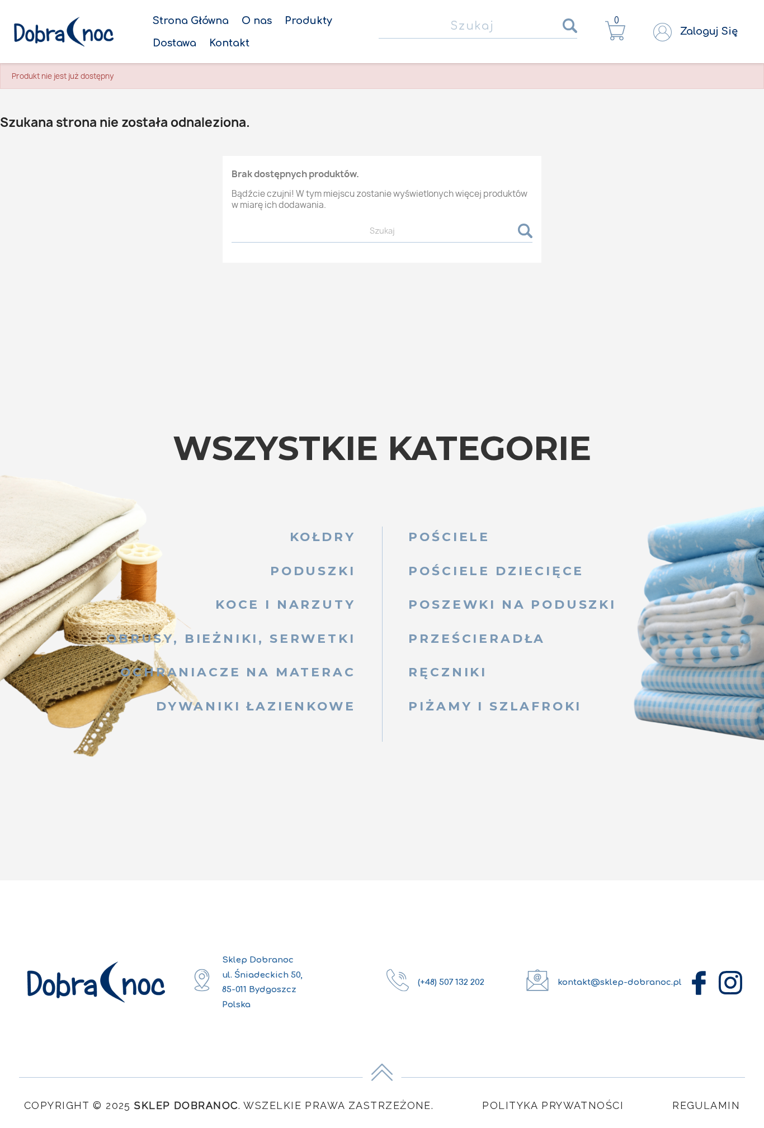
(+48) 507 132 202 (451, 982)
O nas (257, 20)
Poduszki (313, 570)
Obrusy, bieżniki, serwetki (230, 638)
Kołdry (323, 536)
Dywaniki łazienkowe (256, 706)
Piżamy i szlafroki (495, 706)
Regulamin (706, 1105)
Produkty (308, 20)
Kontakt (229, 43)
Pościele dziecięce (496, 570)
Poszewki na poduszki (512, 604)
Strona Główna (191, 20)
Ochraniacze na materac (237, 672)
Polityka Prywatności (553, 1105)
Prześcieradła (476, 638)
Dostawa (174, 43)
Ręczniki (447, 672)
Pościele (449, 536)
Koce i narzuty (285, 604)
